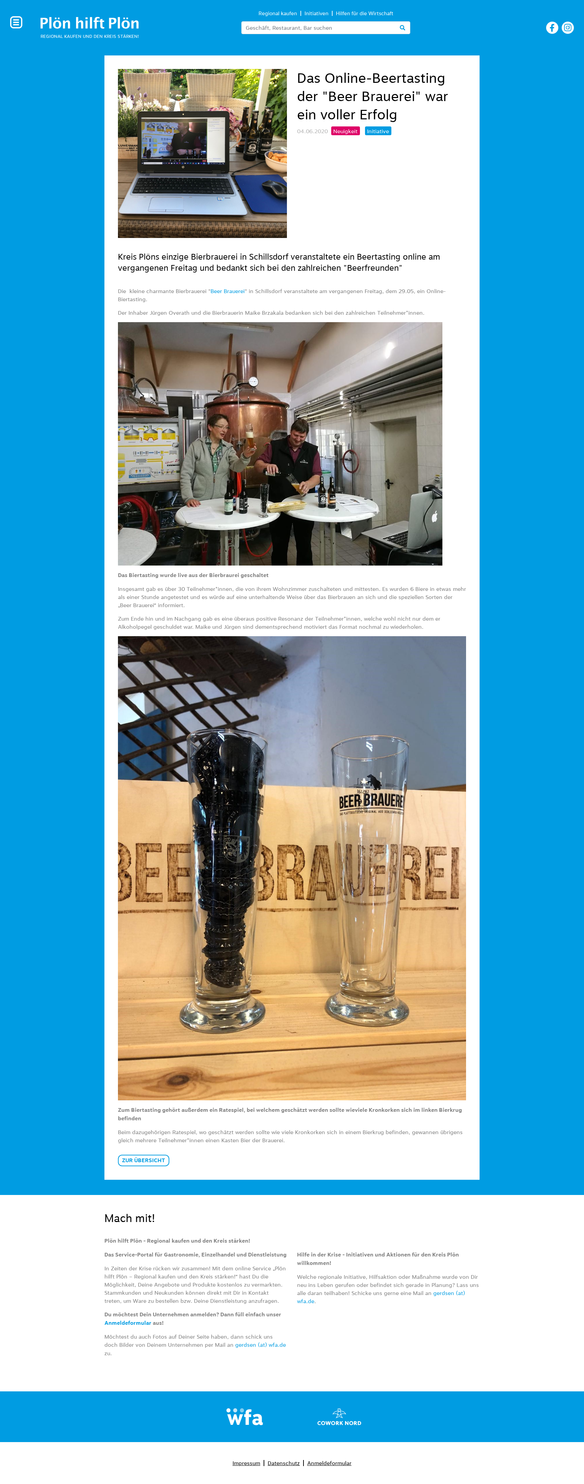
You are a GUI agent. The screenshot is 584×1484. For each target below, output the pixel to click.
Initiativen (316, 13)
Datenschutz (284, 1463)
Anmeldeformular (329, 1463)
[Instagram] (568, 26)
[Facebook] (552, 26)
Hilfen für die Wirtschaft (364, 13)
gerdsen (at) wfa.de (260, 1345)
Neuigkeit (345, 131)
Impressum (246, 1463)
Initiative (378, 131)
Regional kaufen (278, 13)
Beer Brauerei (228, 291)
